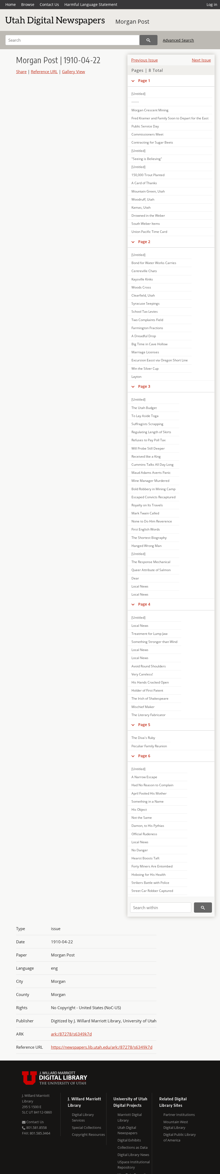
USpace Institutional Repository (134, 1164)
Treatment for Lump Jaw (149, 633)
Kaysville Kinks (142, 279)
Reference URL (44, 71)
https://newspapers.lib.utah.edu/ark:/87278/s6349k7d (101, 1047)
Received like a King (146, 456)
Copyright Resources (88, 1134)
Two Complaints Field (147, 320)
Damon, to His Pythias (147, 825)
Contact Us (49, 4)
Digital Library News (133, 1154)
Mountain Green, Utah (148, 191)
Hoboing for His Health (148, 874)
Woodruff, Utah (142, 199)
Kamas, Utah (141, 207)
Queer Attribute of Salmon (151, 570)
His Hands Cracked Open (150, 682)
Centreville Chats (144, 271)
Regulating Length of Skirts (151, 432)
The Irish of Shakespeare (149, 698)
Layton (136, 376)
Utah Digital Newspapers (127, 1130)
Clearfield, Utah (143, 295)
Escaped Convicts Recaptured (153, 497)
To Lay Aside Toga (145, 416)
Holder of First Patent (147, 690)
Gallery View (73, 71)
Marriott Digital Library (130, 1117)
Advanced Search (178, 40)
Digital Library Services (83, 1117)
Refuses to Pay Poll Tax (148, 440)
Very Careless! (142, 674)
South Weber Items (145, 223)
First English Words (145, 529)
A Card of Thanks (144, 183)
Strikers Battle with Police (150, 882)
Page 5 (144, 724)
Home (10, 4)
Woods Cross (141, 287)
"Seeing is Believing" (146, 158)
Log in (212, 4)
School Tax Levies (144, 311)
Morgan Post (132, 21)
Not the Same (141, 817)
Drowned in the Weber (148, 215)
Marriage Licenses (145, 352)
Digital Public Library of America (179, 1137)
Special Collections (86, 1127)
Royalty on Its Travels (147, 505)
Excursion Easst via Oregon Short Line (159, 360)
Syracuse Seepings (145, 303)
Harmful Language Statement (90, 4)
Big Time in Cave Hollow (149, 344)
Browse (27, 4)
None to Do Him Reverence (151, 521)
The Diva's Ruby (143, 737)
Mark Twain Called (145, 513)
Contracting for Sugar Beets (152, 142)
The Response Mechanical (150, 562)
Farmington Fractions (147, 328)
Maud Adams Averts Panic (151, 472)
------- (135, 101)
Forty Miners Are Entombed (152, 866)
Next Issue (201, 60)
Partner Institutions (179, 1114)
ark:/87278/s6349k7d (71, 1034)
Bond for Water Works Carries (153, 263)
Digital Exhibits (129, 1140)
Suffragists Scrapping (147, 424)
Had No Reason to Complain (152, 785)
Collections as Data (133, 1147)
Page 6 (144, 755)
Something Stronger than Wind (154, 641)
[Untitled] (138, 93)
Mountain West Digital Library (175, 1124)
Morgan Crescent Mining (149, 110)
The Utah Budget (144, 407)
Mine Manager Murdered (150, 480)
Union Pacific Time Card (149, 231)
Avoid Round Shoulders (148, 666)
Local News (139, 586)
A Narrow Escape (144, 777)
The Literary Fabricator (148, 715)
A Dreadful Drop (143, 336)
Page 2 (144, 241)
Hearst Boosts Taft (145, 858)
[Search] (148, 40)
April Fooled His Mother (149, 793)
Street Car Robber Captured (152, 890)
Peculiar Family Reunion (149, 746)
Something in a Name (147, 801)
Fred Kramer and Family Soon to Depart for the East (169, 118)
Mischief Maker (143, 707)
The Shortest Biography (149, 537)
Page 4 (144, 604)
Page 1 (144, 80)
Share (21, 71)
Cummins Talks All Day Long (152, 464)
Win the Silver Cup (145, 368)
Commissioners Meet (147, 134)
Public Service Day (145, 126)
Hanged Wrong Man (146, 545)
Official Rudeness (144, 834)
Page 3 (144, 386)
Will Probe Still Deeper (148, 448)
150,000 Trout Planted (147, 175)
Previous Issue (144, 60)
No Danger (139, 850)
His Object (139, 809)
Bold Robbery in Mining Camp (153, 489)
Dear (135, 578)
